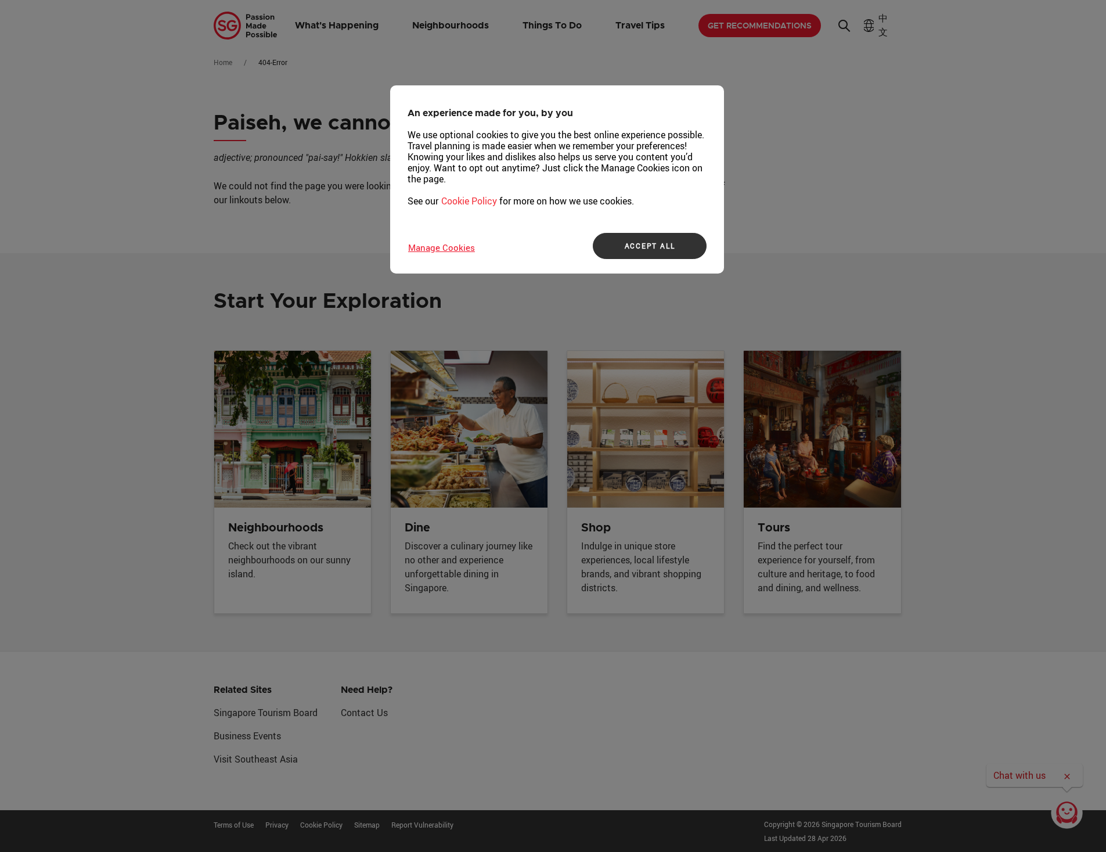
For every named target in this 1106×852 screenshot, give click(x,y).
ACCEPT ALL (650, 245)
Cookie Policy (469, 201)
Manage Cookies (441, 247)
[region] (557, 179)
